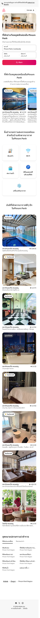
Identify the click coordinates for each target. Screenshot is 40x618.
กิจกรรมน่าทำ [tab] (20, 541)
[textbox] (11, 56)
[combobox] (19, 49)
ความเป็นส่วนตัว (16, 608)
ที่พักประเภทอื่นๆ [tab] (7, 541)
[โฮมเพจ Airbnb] (3, 10)
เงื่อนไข (25, 608)
